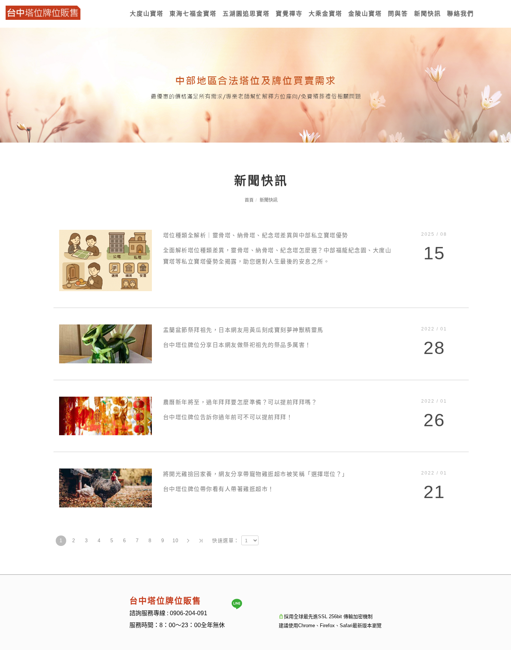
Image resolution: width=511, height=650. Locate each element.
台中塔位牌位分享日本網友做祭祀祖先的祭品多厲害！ (237, 345)
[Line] (236, 603)
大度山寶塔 (146, 13)
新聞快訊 (427, 13)
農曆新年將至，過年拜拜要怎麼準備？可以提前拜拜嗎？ (240, 402)
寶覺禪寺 (289, 13)
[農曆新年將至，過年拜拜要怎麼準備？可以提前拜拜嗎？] (105, 415)
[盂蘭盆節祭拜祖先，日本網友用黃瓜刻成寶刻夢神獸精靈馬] (105, 343)
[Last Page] (201, 540)
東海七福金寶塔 (193, 13)
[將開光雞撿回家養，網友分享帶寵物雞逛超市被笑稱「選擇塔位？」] (105, 487)
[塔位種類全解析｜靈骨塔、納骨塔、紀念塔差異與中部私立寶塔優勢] (105, 260)
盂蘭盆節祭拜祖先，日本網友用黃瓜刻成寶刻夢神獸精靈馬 (243, 330)
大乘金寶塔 (325, 13)
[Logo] (43, 12)
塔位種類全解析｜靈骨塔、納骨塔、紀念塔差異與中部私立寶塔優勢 (255, 235)
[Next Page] (188, 540)
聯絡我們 (460, 13)
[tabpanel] (255, 85)
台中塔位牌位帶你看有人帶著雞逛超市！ (218, 489)
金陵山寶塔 (365, 13)
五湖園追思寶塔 (246, 13)
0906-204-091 (188, 613)
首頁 (249, 200)
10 (175, 540)
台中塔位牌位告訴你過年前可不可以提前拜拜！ (228, 417)
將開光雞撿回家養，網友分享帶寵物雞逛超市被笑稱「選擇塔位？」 (255, 474)
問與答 (398, 13)
